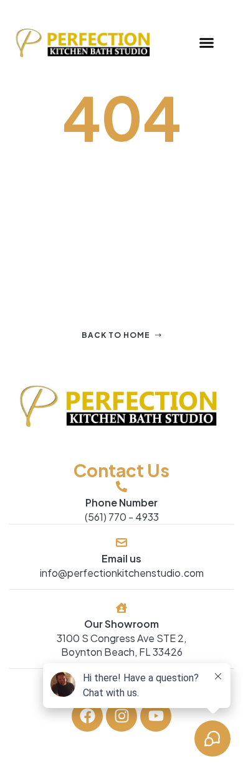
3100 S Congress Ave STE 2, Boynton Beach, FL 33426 (121, 645)
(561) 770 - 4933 (122, 516)
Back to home (116, 335)
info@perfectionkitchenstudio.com (122, 572)
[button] (207, 43)
